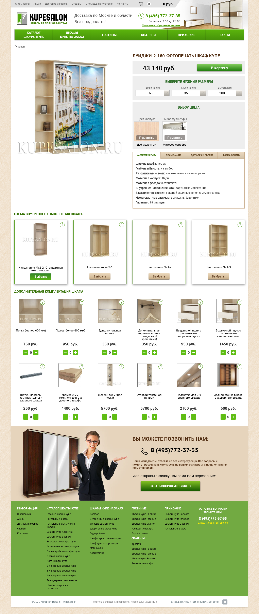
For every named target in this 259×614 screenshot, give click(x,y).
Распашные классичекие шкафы (61, 525)
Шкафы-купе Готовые (144, 519)
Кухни (225, 35)
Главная (20, 46)
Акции (37, 3)
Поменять (146, 138)
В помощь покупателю (99, 3)
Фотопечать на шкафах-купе (63, 546)
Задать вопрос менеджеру (170, 486)
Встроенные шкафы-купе (104, 519)
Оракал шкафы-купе (58, 556)
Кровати (136, 544)
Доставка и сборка (56, 3)
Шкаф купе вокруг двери (104, 543)
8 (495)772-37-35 (174, 450)
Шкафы (72, 35)
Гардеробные (97, 533)
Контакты (122, 3)
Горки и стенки (140, 533)
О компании (22, 3)
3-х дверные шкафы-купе (61, 570)
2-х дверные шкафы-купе (61, 565)
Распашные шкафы (58, 519)
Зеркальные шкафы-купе (61, 541)
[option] (70, 107)
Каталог (33, 35)
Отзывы (77, 3)
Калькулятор (97, 553)
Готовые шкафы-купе (59, 514)
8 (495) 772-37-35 (162, 16)
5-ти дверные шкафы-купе (62, 580)
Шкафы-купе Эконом (59, 536)
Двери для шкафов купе (103, 528)
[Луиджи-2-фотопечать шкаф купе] (70, 106)
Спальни (148, 35)
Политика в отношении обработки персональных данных (124, 601)
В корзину (219, 67)
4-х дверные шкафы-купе (61, 575)
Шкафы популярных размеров (58, 586)
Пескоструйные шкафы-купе (63, 551)
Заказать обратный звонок (161, 25)
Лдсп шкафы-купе (57, 561)
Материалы (96, 548)
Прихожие (186, 35)
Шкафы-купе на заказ (144, 514)
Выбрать (99, 276)
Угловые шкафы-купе (102, 523)
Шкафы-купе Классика (59, 532)
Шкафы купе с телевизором (105, 538)
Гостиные (110, 35)
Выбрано (40, 276)
